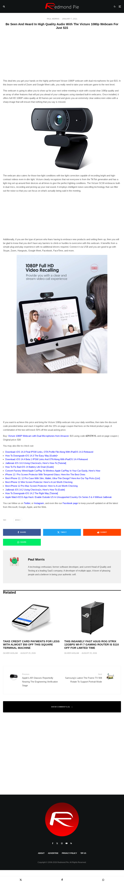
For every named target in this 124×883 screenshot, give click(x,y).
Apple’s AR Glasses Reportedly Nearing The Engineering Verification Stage (40, 680)
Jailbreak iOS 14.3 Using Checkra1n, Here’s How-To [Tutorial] (35, 463)
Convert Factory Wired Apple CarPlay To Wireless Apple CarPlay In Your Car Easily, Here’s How (52, 470)
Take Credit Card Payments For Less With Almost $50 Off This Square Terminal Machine (31, 644)
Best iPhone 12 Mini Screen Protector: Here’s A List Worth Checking (38, 482)
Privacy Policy (69, 853)
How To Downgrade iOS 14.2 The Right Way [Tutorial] (31, 493)
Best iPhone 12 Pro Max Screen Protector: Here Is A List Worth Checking (41, 486)
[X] (57, 843)
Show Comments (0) (60, 707)
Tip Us (83, 853)
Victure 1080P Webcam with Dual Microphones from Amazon (38, 436)
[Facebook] (53, 843)
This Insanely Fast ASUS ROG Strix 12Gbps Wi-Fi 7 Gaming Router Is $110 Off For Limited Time (91, 644)
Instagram (39, 503)
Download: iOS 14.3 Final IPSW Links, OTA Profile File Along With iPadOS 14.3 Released (49, 452)
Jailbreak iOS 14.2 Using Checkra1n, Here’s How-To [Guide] (35, 489)
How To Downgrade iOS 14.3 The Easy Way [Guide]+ (31, 455)
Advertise (53, 853)
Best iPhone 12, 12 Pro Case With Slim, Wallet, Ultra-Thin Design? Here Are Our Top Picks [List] (52, 478)
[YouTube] (66, 843)
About (41, 853)
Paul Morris (53, 19)
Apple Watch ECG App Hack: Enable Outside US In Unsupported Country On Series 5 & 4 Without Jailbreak (58, 497)
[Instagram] (62, 843)
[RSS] (71, 843)
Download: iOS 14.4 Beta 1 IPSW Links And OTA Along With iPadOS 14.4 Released (46, 459)
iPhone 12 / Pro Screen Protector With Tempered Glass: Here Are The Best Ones (45, 474)
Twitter (27, 503)
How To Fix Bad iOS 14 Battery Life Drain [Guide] (29, 467)
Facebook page (70, 503)
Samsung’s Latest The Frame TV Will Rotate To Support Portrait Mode (83, 678)
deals (18, 520)
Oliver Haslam (10, 653)
